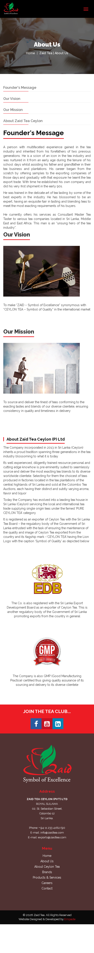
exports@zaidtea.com (52, 837)
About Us (47, 861)
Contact (47, 888)
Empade (69, 919)
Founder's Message (19, 88)
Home (30, 53)
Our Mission (13, 110)
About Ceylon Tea (47, 866)
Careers (47, 883)
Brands (47, 872)
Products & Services (47, 877)
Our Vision (11, 99)
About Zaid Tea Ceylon (23, 121)
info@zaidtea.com (52, 832)
